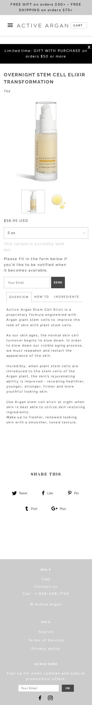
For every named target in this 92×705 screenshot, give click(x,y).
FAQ (46, 579)
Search (46, 632)
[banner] (42, 25)
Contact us (45, 586)
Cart (78, 25)
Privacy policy (46, 648)
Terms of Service (46, 640)
